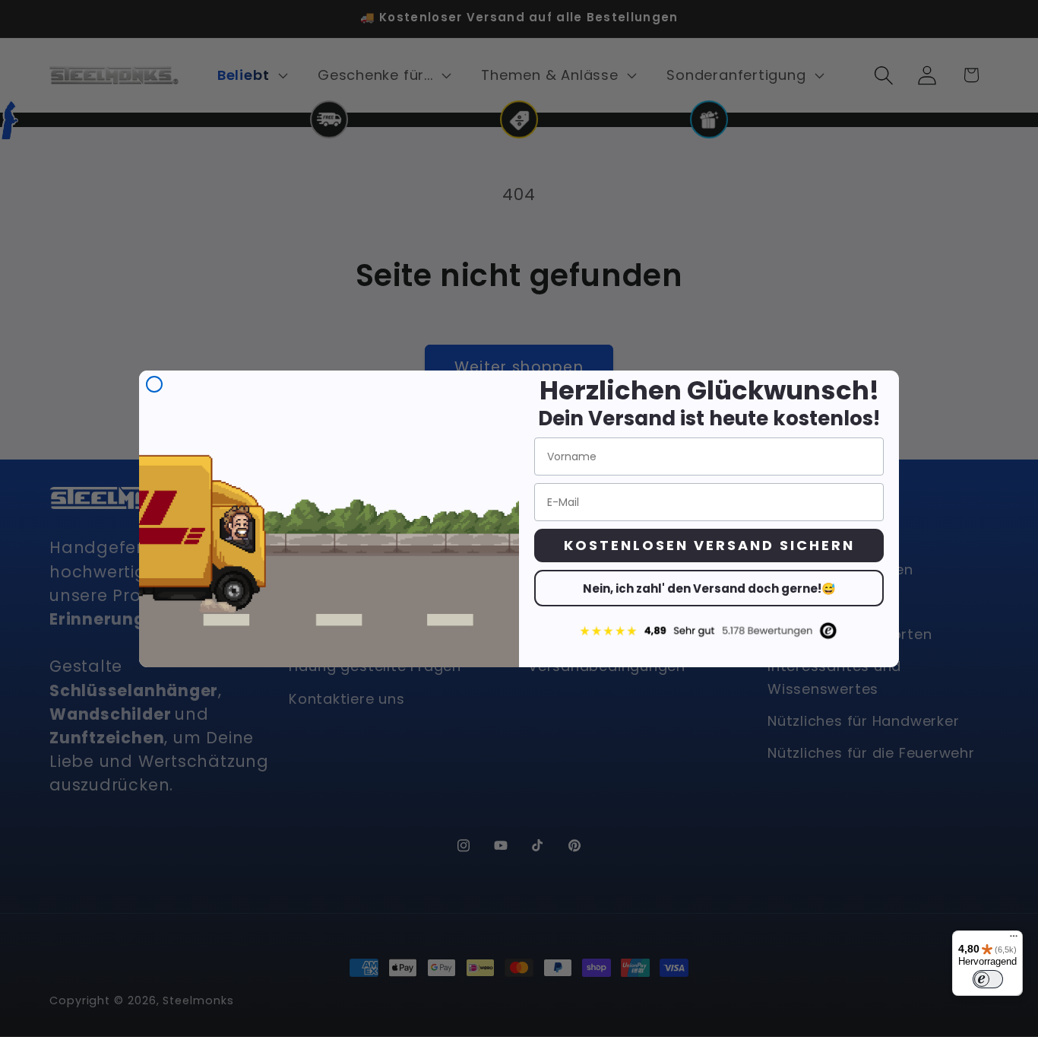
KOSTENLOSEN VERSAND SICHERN (709, 545)
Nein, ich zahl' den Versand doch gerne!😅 (709, 588)
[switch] (988, 979)
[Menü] (1014, 939)
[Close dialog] (154, 384)
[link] (709, 630)
